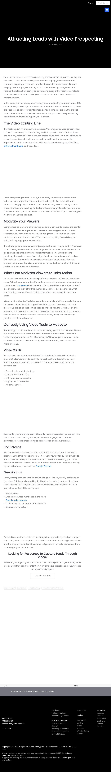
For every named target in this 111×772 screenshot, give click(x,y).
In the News (101, 718)
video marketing (34, 588)
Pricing (80, 715)
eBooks (79, 726)
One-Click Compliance (60, 731)
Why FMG (100, 716)
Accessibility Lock (58, 734)
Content (55, 726)
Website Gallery (83, 731)
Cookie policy (52, 747)
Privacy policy (40, 747)
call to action (10, 588)
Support (80, 734)
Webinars (80, 728)
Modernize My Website (60, 716)
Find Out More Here (43, 576)
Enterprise (81, 710)
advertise (23, 285)
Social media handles (16, 500)
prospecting (22, 588)
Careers (100, 724)
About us (100, 713)
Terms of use (66, 747)
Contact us (6, 728)
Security (100, 726)
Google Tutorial (43, 466)
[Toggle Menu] (107, 10)
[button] (55, 637)
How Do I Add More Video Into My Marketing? (25, 678)
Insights (80, 723)
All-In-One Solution (59, 723)
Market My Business (59, 713)
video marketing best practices (52, 588)
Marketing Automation (60, 729)
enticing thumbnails (13, 146)
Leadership (101, 721)
